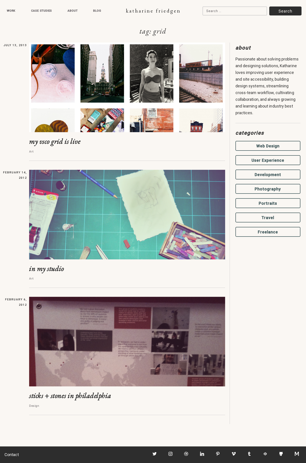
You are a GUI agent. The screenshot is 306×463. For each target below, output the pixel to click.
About (72, 10)
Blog (97, 10)
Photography (268, 189)
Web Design (268, 146)
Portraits (268, 203)
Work (11, 10)
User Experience (268, 160)
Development (268, 174)
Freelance (268, 232)
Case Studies (41, 10)
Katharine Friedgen (153, 10)
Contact (11, 454)
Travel (267, 217)
